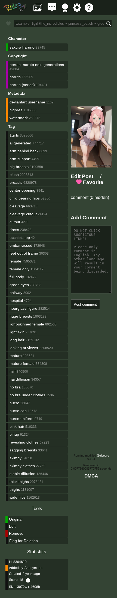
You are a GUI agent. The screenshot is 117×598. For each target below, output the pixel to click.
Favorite (92, 182)
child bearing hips (25, 198)
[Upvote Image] (28, 579)
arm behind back (24, 151)
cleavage (17, 206)
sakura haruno (22, 47)
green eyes (19, 285)
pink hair (17, 426)
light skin (17, 332)
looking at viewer (24, 348)
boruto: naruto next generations (37, 64)
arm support (20, 159)
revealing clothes (24, 442)
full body (17, 277)
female (15, 261)
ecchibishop (20, 237)
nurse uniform (21, 418)
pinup (14, 434)
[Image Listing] (37, 10)
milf (13, 371)
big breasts (19, 166)
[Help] (89, 10)
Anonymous (33, 567)
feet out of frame (24, 253)
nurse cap (18, 411)
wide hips (18, 497)
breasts (16, 182)
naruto (15, 77)
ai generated (20, 143)
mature (16, 355)
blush (14, 174)
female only (19, 269)
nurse (14, 403)
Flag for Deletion (23, 541)
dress (14, 229)
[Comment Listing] (52, 10)
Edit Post (82, 176)
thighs (15, 489)
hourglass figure (23, 308)
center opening (22, 190)
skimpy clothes (22, 466)
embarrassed (21, 245)
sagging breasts (23, 450)
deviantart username (27, 102)
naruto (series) (22, 85)
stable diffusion (22, 474)
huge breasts (21, 316)
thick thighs (19, 481)
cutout (15, 222)
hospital (16, 300)
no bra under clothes (27, 395)
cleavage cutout (23, 214)
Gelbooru (103, 455)
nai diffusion (20, 379)
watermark (19, 118)
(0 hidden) (98, 197)
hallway (16, 292)
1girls (14, 135)
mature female (22, 363)
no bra (15, 387)
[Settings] (77, 10)
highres (16, 110)
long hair (17, 340)
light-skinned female (27, 324)
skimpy (15, 458)
